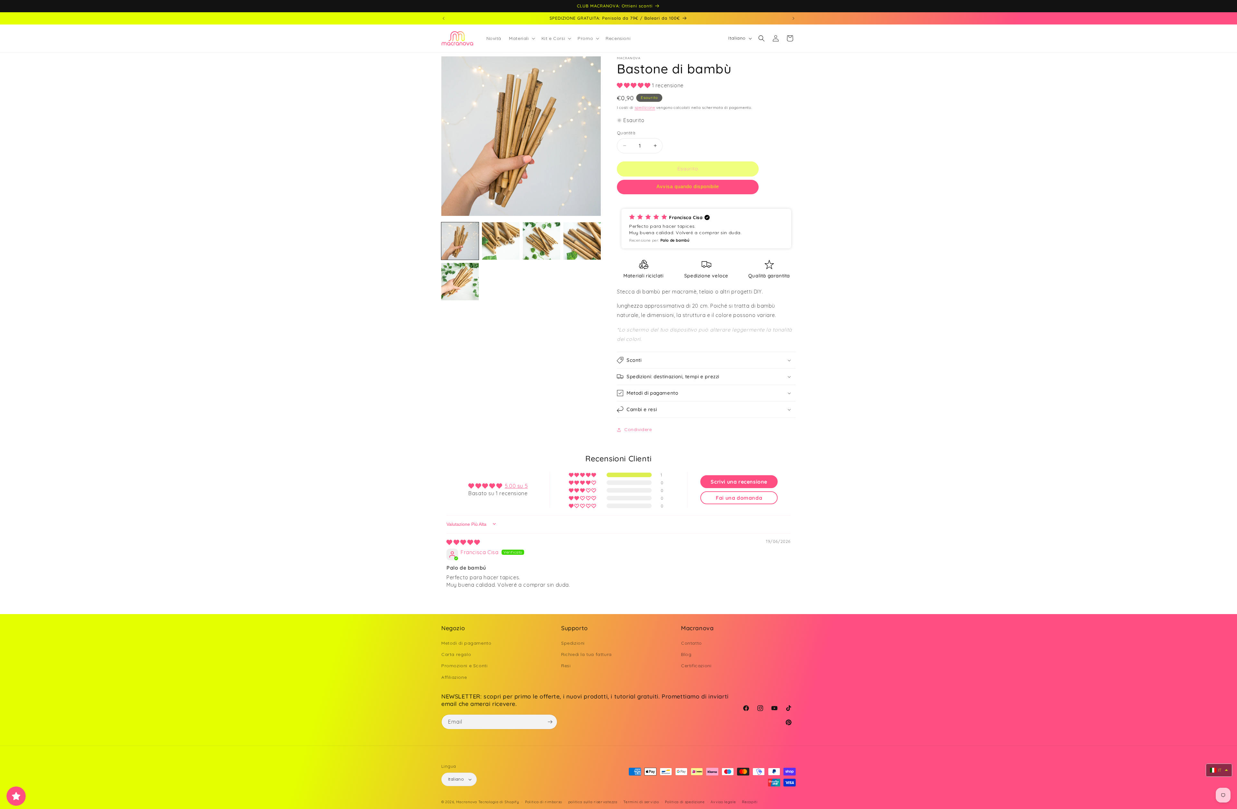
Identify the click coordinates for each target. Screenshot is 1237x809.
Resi (566, 666)
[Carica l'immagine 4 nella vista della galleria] (582, 241)
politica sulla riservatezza (593, 802)
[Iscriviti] (550, 721)
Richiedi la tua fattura (586, 654)
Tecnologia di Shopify (498, 802)
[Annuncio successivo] (793, 18)
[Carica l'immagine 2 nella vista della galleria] (500, 241)
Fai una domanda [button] (739, 497)
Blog (686, 654)
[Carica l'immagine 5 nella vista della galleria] (460, 281)
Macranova (466, 802)
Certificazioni (696, 666)
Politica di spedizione (685, 802)
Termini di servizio (641, 802)
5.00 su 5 (516, 486)
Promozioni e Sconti (464, 666)
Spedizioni (573, 643)
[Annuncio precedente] (443, 18)
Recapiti (750, 802)
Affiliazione (454, 677)
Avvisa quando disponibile (688, 186)
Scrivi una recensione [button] (739, 481)
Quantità (626, 132)
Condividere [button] (638, 429)
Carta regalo (456, 654)
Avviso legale (723, 802)
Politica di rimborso (543, 802)
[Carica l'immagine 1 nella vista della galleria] (460, 241)
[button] (521, 38)
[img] (463, 542)
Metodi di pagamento (466, 643)
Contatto (691, 643)
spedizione (645, 107)
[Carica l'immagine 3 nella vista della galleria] (541, 241)
